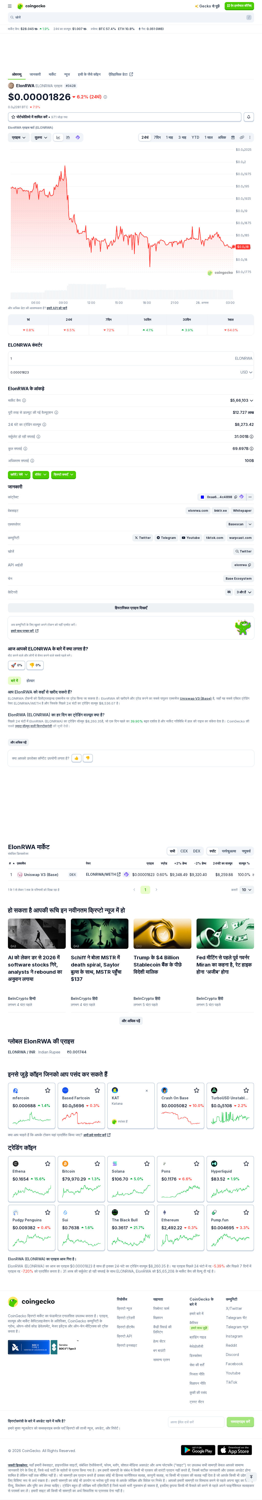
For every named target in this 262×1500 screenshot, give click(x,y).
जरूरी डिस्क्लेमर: (18, 1465)
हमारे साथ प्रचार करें (22, 631)
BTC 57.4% (107, 29)
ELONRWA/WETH (101, 874)
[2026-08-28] (233, 137)
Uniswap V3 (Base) (196, 698)
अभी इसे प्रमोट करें (94, 1135)
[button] (198, 510)
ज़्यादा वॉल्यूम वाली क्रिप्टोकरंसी (33, 726)
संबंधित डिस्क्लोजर (18, 853)
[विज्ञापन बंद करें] (146, 1090)
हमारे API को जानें (57, 308)
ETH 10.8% (126, 29)
